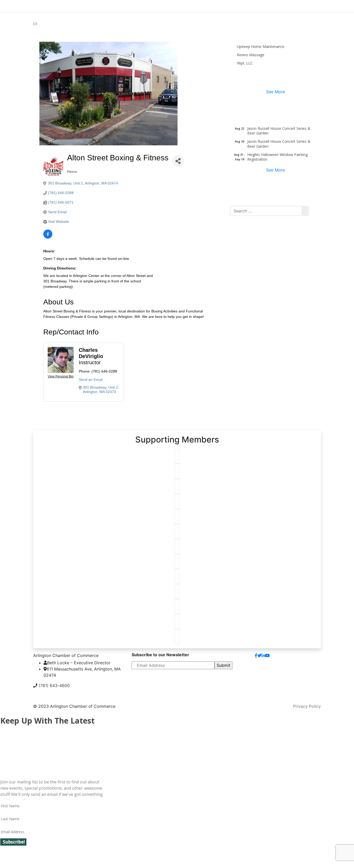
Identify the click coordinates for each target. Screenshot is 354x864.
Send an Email (91, 379)
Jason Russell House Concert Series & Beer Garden (278, 130)
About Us (53, 5)
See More (275, 91)
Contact (309, 657)
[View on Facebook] (47, 237)
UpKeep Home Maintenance (260, 46)
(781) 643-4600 (53, 685)
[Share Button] (178, 161)
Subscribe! (14, 842)
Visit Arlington (221, 5)
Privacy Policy (307, 706)
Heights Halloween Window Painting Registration (277, 157)
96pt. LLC (245, 63)
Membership (137, 5)
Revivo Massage (250, 54)
